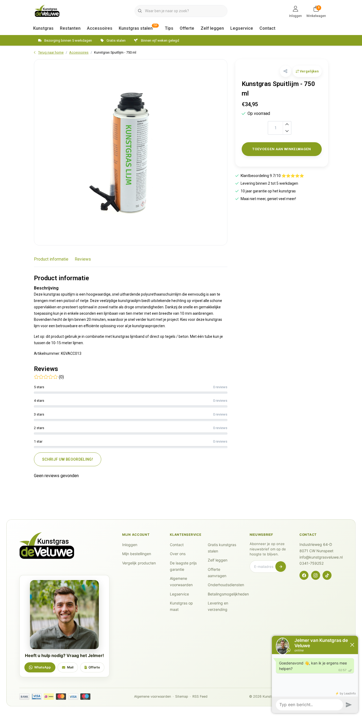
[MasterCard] (61, 696)
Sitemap (181, 696)
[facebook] (303, 575)
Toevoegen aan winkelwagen (281, 149)
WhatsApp (42, 667)
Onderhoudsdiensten (226, 584)
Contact (267, 28)
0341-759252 (311, 563)
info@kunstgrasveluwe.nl (321, 557)
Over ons (178, 553)
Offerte (187, 28)
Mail (70, 667)
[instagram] (315, 575)
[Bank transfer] (24, 696)
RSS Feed (200, 696)
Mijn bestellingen (136, 553)
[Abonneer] (280, 566)
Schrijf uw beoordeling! (67, 459)
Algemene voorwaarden (152, 696)
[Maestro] (85, 696)
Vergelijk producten (139, 563)
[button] (285, 71)
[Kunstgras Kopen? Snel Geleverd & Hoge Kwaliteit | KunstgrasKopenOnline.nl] (47, 10)
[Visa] (73, 696)
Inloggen (129, 544)
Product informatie (51, 259)
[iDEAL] (49, 696)
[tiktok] (327, 575)
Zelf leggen (212, 28)
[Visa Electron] (37, 696)
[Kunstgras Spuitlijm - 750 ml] (130, 152)
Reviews (83, 259)
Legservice (241, 28)
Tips (169, 28)
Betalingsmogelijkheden (228, 594)
